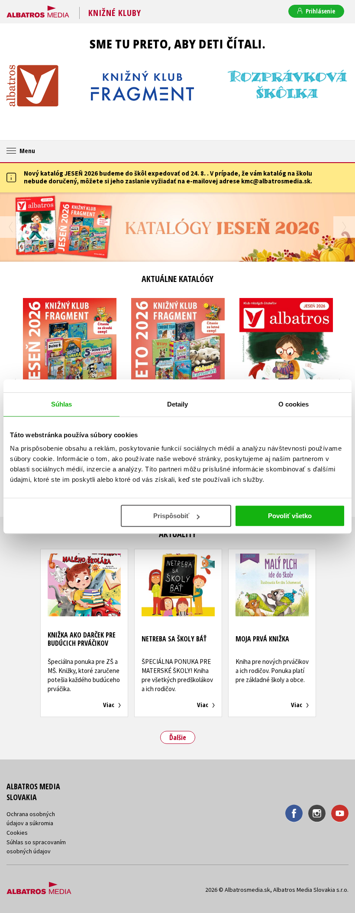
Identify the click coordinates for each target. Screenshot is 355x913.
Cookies (17, 832)
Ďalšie (177, 737)
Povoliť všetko (290, 515)
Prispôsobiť (171, 515)
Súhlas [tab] (61, 404)
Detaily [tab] (177, 404)
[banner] (37, 10)
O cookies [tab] (293, 404)
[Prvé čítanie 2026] (177, 227)
